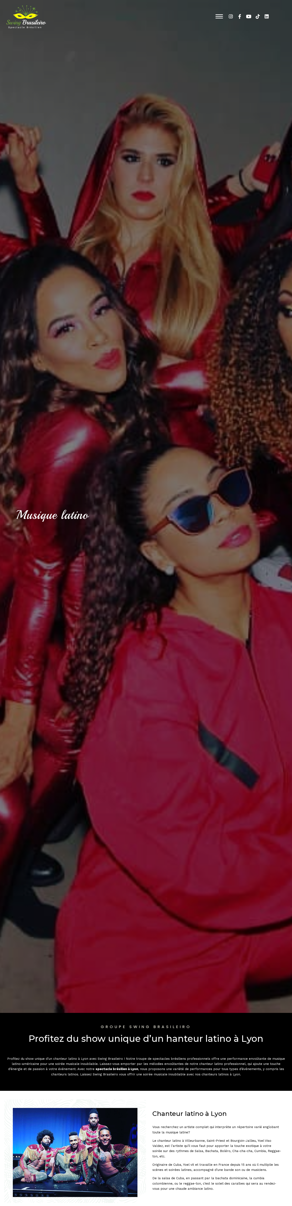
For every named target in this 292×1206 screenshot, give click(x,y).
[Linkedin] (266, 16)
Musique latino (52, 514)
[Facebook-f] (239, 16)
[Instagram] (230, 16)
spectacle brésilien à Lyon (117, 1069)
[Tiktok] (257, 16)
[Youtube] (248, 16)
